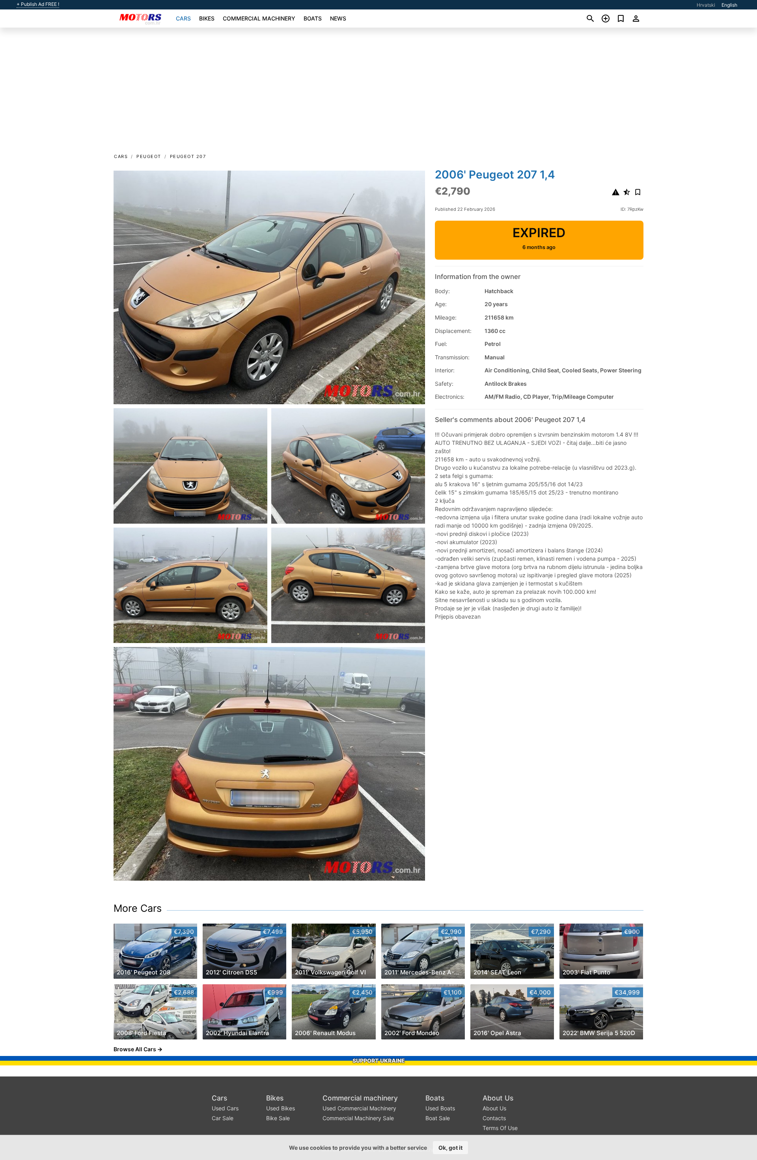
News (338, 18)
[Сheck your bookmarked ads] (620, 18)
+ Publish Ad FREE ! (38, 4)
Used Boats (440, 1108)
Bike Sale (278, 1118)
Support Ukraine (378, 1060)
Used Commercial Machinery (359, 1108)
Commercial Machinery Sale (358, 1118)
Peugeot (148, 156)
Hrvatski (706, 5)
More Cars (138, 908)
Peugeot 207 (188, 156)
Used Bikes (280, 1108)
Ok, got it (450, 1147)
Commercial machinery (259, 18)
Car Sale (222, 1118)
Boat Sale (437, 1118)
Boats (313, 18)
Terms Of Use (500, 1128)
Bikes (206, 18)
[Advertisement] (378, 93)
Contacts (494, 1118)
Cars (183, 18)
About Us (498, 1098)
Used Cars (225, 1108)
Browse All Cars (135, 1049)
